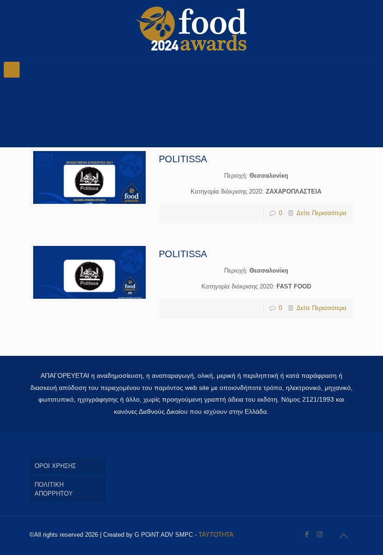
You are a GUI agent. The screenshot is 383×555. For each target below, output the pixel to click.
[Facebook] (307, 534)
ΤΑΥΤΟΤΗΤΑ (216, 534)
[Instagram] (320, 534)
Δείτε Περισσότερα (322, 212)
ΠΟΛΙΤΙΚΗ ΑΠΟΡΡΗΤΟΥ (54, 489)
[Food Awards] (191, 28)
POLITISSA (183, 159)
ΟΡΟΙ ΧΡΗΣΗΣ (55, 465)
